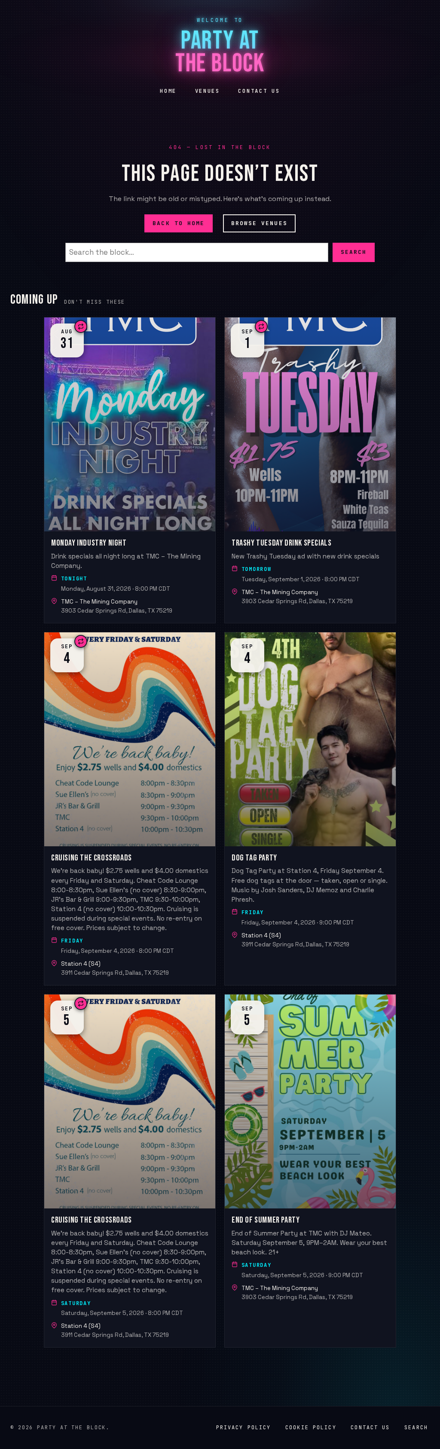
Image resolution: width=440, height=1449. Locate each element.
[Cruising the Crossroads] (129, 808)
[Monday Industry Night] (129, 470)
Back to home (179, 222)
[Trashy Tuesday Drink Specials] (310, 470)
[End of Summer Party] (310, 1170)
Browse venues (259, 222)
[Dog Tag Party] (310, 808)
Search (354, 252)
